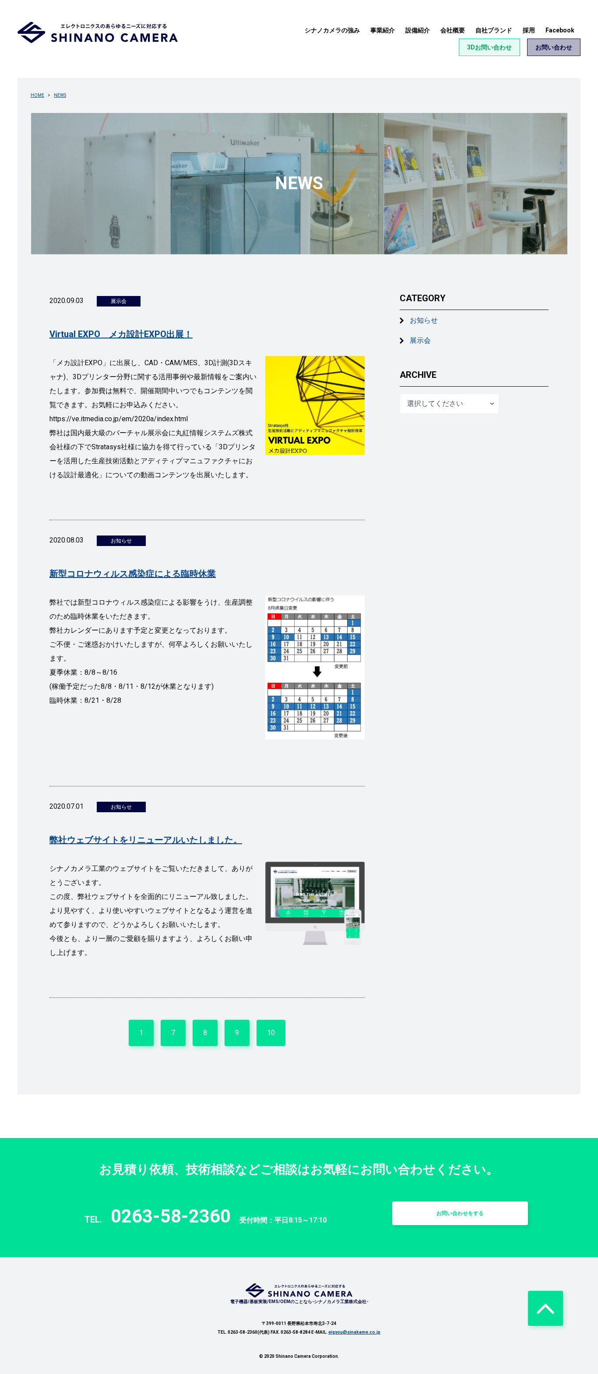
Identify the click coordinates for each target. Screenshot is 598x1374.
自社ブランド (493, 30)
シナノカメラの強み (332, 30)
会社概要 (452, 30)
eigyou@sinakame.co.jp (354, 1332)
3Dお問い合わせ (489, 47)
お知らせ (424, 320)
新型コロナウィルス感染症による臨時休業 (132, 573)
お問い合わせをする (460, 1213)
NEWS (60, 95)
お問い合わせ (553, 47)
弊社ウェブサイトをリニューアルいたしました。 (145, 840)
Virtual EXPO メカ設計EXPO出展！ (121, 334)
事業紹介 (382, 30)
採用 (529, 30)
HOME (37, 95)
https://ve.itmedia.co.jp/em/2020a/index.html (118, 419)
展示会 (420, 340)
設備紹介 (417, 30)
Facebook (559, 30)
